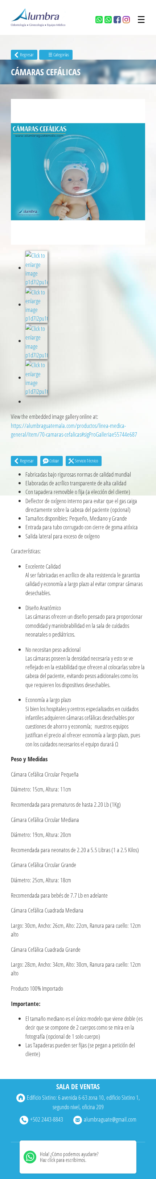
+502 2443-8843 (46, 1119)
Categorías (58, 54)
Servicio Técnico (86, 460)
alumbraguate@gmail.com (110, 1119)
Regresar (27, 54)
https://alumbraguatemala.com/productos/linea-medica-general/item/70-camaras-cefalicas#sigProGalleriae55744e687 (74, 429)
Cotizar (54, 460)
